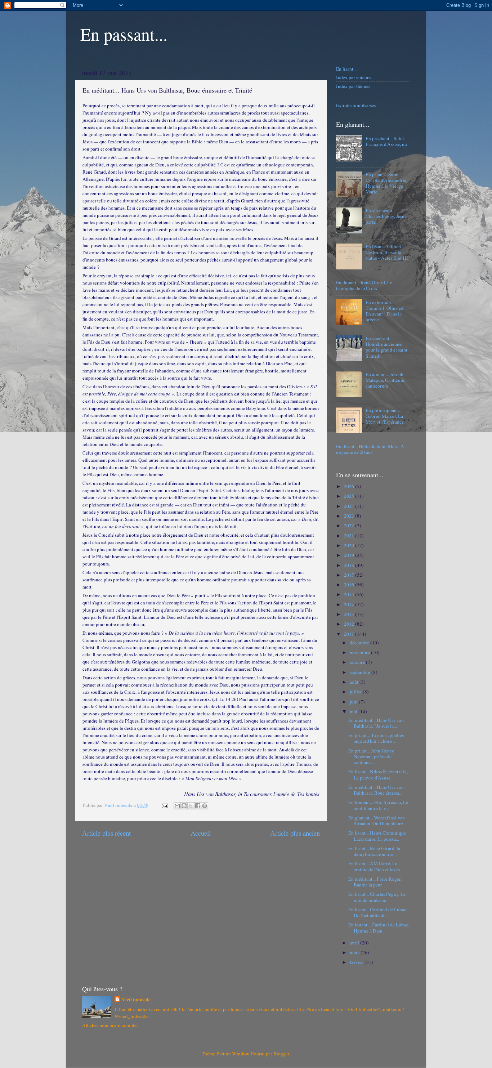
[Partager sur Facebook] (197, 805)
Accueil (201, 832)
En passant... (123, 33)
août (354, 682)
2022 (349, 525)
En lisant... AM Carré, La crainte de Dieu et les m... (375, 866)
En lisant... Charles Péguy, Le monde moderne (377, 897)
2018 (349, 565)
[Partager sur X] (190, 805)
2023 (349, 516)
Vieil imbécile (136, 999)
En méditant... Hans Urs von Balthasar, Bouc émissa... (376, 790)
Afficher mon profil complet (110, 1025)
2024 (349, 506)
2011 (349, 634)
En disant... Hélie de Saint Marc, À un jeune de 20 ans (370, 449)
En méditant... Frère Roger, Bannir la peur (375, 882)
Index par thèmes (353, 86)
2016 (349, 584)
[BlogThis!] (184, 805)
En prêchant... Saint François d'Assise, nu (386, 141)
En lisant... (346, 69)
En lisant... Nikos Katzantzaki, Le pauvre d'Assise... (378, 774)
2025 (349, 496)
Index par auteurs (353, 77)
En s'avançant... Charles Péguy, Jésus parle (386, 216)
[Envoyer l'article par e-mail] (164, 805)
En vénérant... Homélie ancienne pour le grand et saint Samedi (386, 347)
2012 (349, 624)
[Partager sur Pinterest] (204, 805)
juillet (356, 691)
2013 (349, 614)
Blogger (281, 1053)
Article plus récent (106, 832)
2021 (349, 535)
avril (355, 942)
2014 (349, 604)
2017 (349, 575)
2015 (349, 594)
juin (354, 701)
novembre (360, 652)
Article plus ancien (295, 832)
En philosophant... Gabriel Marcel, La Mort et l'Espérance (385, 416)
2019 (349, 555)
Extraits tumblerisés (356, 105)
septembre (360, 672)
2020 (349, 545)
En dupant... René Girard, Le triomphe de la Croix (364, 285)
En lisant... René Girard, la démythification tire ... (374, 851)
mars (355, 952)
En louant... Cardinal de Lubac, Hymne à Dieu (378, 927)
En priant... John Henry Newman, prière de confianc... (371, 756)
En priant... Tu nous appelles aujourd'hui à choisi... (376, 738)
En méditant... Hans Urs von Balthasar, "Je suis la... (376, 723)
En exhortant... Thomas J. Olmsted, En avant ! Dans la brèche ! (385, 311)
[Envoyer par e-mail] (177, 805)
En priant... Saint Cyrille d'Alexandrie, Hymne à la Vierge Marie (386, 183)
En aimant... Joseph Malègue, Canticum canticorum (385, 380)
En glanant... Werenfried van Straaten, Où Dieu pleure (376, 820)
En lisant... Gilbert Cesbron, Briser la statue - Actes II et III (387, 252)
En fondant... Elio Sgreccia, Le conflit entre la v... (378, 805)
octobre (358, 662)
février (357, 962)
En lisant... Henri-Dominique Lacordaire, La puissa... (377, 836)
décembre (360, 642)
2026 (349, 486)
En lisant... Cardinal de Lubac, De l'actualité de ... (377, 912)
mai (354, 711)
